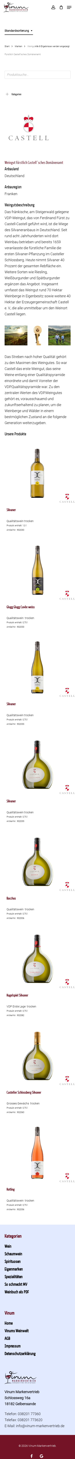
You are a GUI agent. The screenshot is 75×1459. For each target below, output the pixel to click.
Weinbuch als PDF (17, 1291)
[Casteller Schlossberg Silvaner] (37, 1055)
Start (7, 46)
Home (9, 1323)
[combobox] (19, 31)
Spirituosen (13, 1261)
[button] (69, 7)
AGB (7, 1338)
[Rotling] (37, 1152)
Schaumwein (13, 1253)
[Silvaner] (37, 473)
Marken (18, 46)
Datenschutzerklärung (20, 1353)
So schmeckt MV (16, 1284)
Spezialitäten (14, 1276)
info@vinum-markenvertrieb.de (40, 1426)
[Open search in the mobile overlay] (38, 75)
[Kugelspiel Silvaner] (37, 958)
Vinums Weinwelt (17, 1330)
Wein (8, 1246)
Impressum (13, 1345)
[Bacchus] (37, 861)
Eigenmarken (14, 1268)
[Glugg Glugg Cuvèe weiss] (37, 570)
